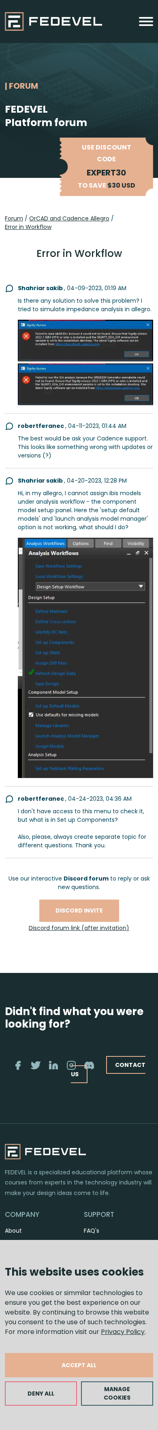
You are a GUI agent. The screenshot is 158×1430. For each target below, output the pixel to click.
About (13, 1231)
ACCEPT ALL (79, 1365)
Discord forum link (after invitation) (79, 928)
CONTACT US (108, 1069)
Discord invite (79, 910)
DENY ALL (41, 1393)
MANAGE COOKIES (117, 1393)
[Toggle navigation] (146, 21)
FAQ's (91, 1231)
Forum (14, 218)
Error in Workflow (28, 227)
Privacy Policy (123, 1331)
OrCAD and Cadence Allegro (69, 218)
